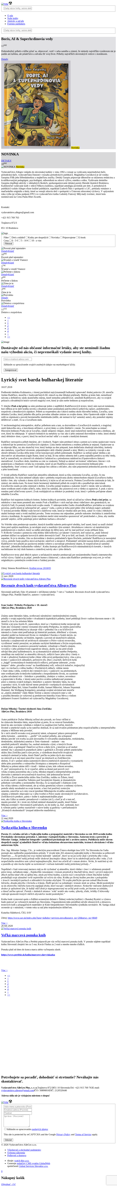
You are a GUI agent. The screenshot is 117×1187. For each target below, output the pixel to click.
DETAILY (6, 160)
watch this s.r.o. (21, 1160)
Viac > (4, 815)
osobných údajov (40, 1129)
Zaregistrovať (11, 370)
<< (8, 317)
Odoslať (8, 1140)
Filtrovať (8, 243)
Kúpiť (11, 251)
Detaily (4, 59)
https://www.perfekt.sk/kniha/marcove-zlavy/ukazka (28, 954)
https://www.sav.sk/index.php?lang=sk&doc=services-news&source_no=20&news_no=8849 (52, 918)
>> (8, 336)
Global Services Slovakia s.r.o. (33, 1166)
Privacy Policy (63, 1134)
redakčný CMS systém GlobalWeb (33, 1163)
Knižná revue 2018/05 (40, 568)
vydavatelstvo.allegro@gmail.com (17, 1090)
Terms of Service (83, 1134)
